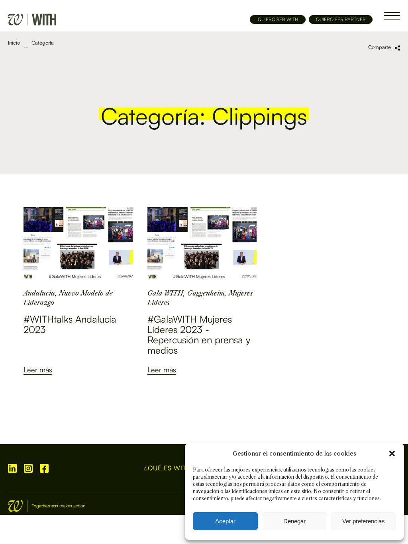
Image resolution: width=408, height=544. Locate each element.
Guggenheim (206, 293)
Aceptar (225, 521)
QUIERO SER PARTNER (341, 19)
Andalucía (39, 293)
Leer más (38, 369)
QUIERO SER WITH (278, 19)
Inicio (14, 43)
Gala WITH (165, 293)
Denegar (294, 521)
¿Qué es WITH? (169, 468)
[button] (392, 454)
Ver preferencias (363, 521)
